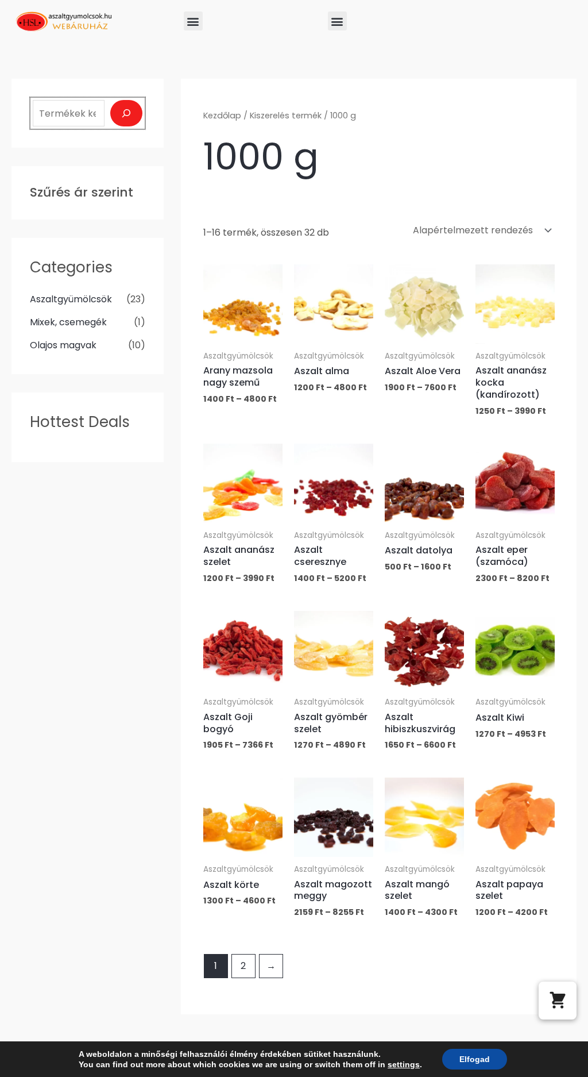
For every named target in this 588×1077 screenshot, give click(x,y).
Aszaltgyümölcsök (71, 299)
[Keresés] (126, 113)
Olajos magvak (63, 345)
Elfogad (474, 1059)
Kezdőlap (222, 115)
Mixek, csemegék (68, 322)
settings (404, 1064)
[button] (193, 20)
